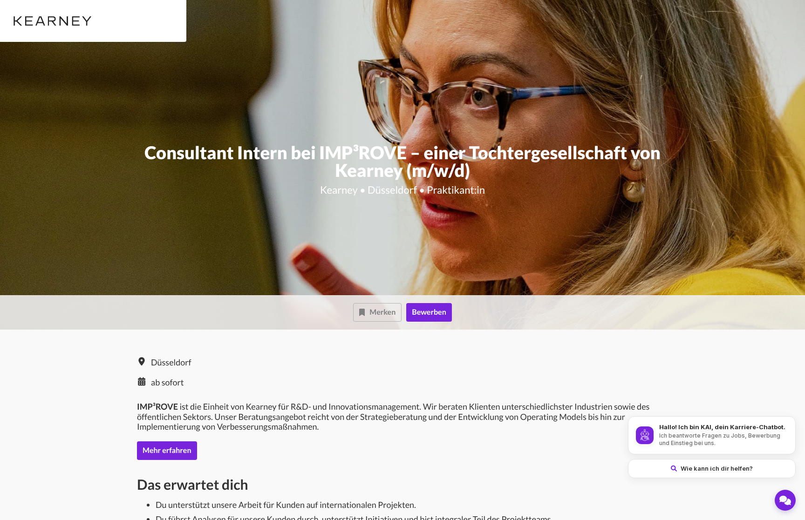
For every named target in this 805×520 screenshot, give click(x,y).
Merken (382, 312)
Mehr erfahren (167, 450)
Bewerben (429, 312)
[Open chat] (785, 500)
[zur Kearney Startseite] (51, 21)
